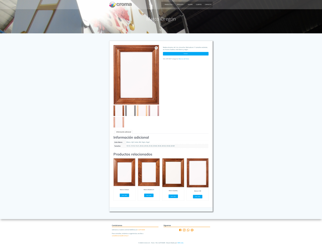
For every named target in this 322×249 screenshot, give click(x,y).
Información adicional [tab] (123, 132)
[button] (156, 47)
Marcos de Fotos (184, 59)
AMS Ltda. (180, 243)
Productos (168, 4)
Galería (190, 4)
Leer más (124, 195)
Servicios (180, 4)
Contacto (208, 4)
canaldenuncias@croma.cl (120, 236)
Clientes (199, 4)
